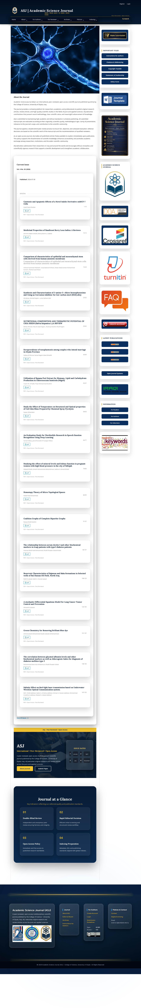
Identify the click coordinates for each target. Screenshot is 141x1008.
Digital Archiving (117, 917)
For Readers (115, 410)
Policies (80, 19)
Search (126, 19)
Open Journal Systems (115, 373)
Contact (114, 913)
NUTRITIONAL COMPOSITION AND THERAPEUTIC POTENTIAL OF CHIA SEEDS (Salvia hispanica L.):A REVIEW (54, 322)
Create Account (92, 913)
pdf (27, 211)
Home (14, 19)
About (23, 19)
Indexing (92, 19)
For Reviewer (52, 19)
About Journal (25, 769)
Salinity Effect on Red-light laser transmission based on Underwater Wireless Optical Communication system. (54, 688)
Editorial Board (68, 917)
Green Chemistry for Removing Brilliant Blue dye (46, 630)
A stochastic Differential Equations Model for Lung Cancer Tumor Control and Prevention (53, 603)
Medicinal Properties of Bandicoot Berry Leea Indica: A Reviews (52, 230)
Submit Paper (43, 769)
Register (122, 4)
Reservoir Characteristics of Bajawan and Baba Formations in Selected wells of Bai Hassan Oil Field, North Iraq (55, 574)
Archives (67, 19)
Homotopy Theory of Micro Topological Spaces (44, 492)
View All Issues (21, 718)
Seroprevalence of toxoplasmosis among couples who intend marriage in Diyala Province (55, 350)
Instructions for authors (114, 56)
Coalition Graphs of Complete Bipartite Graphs (44, 518)
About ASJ (66, 913)
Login (128, 4)
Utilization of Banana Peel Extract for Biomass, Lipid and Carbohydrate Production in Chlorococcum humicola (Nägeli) (55, 379)
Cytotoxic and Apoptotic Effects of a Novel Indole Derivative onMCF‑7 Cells (54, 202)
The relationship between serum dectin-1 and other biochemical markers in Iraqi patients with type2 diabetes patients (52, 546)
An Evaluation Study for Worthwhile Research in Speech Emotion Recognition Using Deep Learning (52, 436)
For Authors (37, 19)
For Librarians (115, 423)
